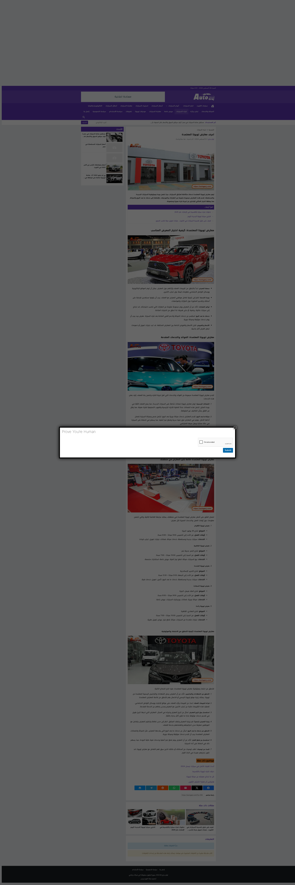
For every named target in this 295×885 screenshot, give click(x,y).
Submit (228, 450)
